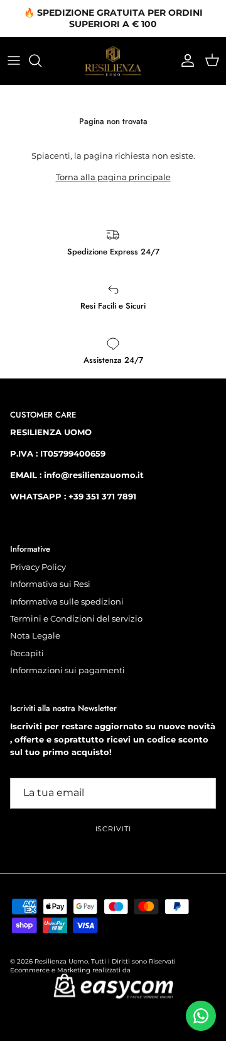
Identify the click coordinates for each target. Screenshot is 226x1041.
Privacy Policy (38, 567)
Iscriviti (113, 828)
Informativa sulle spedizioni (67, 601)
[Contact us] (201, 1016)
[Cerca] (41, 60)
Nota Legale (35, 635)
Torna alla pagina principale (113, 177)
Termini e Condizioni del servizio (76, 618)
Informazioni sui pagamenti (67, 670)
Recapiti (27, 653)
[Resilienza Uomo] (113, 60)
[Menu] (14, 60)
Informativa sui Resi (50, 584)
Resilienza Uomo (61, 961)
